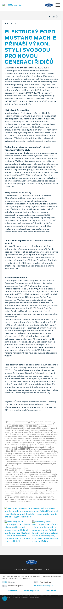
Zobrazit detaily (42, 585)
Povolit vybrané (31, 591)
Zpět (55, 16)
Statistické (45, 582)
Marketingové (15, 585)
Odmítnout (12, 591)
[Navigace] (58, 5)
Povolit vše (51, 591)
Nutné (11, 582)
